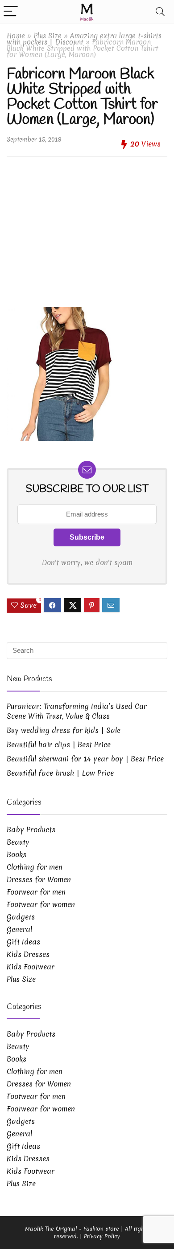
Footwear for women (41, 904)
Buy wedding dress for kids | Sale (63, 730)
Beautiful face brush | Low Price (60, 773)
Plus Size (47, 36)
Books (16, 854)
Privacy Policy (102, 1236)
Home (16, 36)
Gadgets (21, 917)
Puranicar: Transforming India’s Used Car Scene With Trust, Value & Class (77, 711)
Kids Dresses (28, 954)
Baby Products (31, 829)
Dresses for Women (39, 879)
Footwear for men (36, 892)
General (19, 929)
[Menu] (10, 12)
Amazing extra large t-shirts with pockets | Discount (84, 39)
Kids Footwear (30, 967)
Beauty (18, 842)
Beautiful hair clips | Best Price (59, 744)
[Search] (160, 12)
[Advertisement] (87, 228)
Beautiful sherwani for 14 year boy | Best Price (85, 759)
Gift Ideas (23, 942)
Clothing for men (34, 867)
